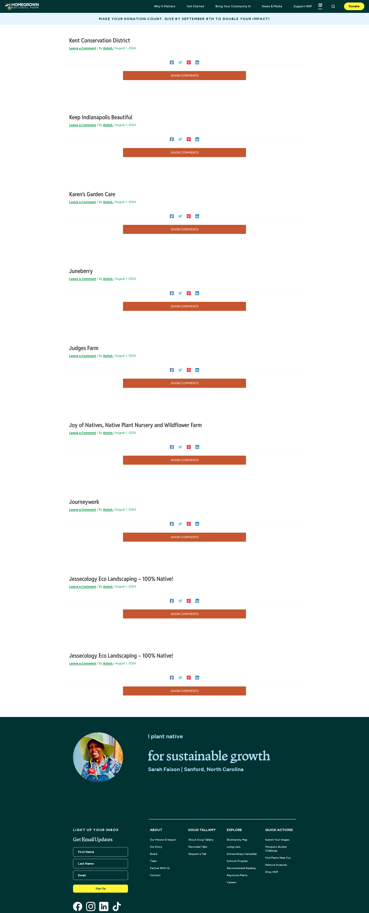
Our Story (156, 846)
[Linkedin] (197, 62)
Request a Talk (197, 854)
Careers (231, 882)
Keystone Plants (237, 875)
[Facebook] (172, 62)
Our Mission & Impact (163, 839)
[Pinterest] (189, 62)
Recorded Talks (197, 846)
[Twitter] (180, 62)
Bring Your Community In (233, 6)
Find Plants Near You (278, 857)
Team (153, 861)
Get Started (195, 6)
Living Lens (233, 846)
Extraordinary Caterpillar (242, 854)
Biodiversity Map (237, 839)
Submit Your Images (277, 839)
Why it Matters (164, 6)
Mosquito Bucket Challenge (276, 848)
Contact (155, 875)
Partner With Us (160, 868)
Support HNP (302, 6)
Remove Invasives (276, 865)
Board (153, 854)
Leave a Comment (82, 48)
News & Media (272, 6)
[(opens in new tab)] (77, 906)
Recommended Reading (241, 868)
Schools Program (237, 861)
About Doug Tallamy (201, 839)
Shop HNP (271, 872)
